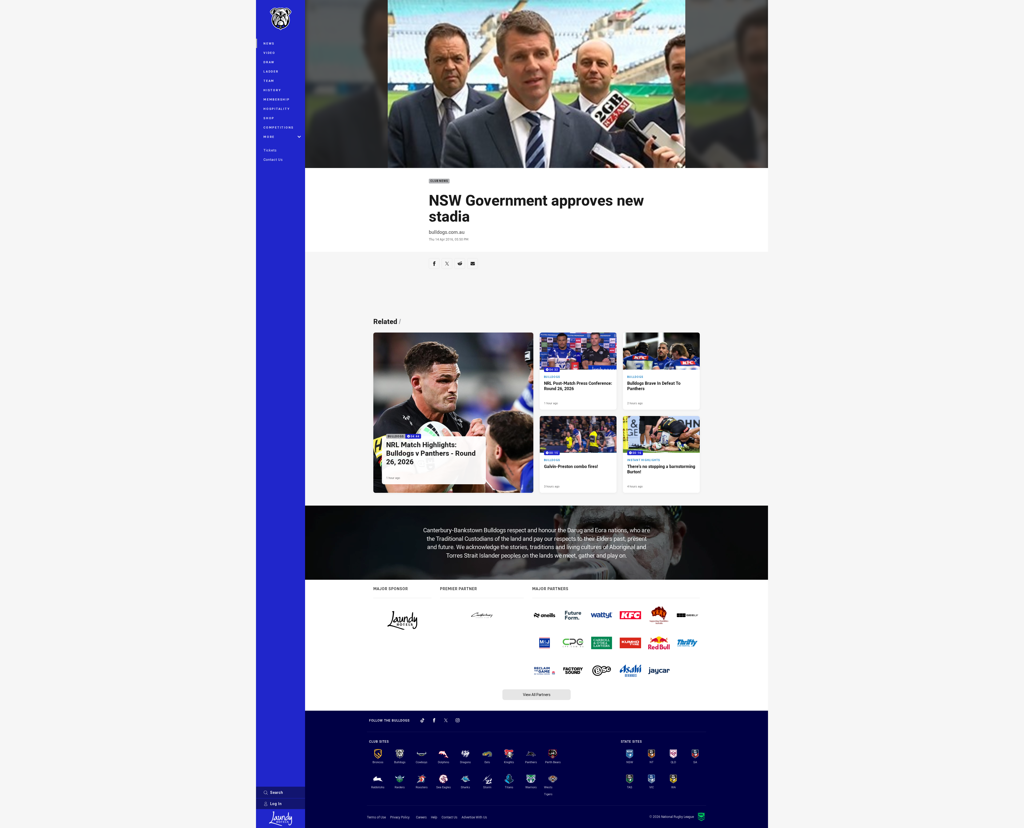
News (269, 43)
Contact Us (273, 159)
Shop (268, 118)
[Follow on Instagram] (457, 720)
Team (268, 81)
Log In (276, 803)
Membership (276, 99)
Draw (269, 62)
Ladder (271, 71)
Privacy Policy (400, 817)
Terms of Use (376, 817)
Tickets (270, 150)
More (269, 137)
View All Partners (536, 694)
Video (269, 53)
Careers (421, 817)
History (272, 90)
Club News (439, 181)
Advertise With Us (474, 817)
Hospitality (276, 109)
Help (434, 817)
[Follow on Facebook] (434, 720)
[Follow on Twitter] (446, 720)
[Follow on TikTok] (422, 720)
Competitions (278, 127)
